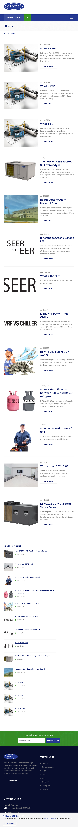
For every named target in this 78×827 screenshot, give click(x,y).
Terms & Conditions (50, 818)
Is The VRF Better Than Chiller (54, 315)
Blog (43, 778)
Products (45, 763)
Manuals (45, 789)
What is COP (47, 86)
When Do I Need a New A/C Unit (57, 430)
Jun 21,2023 (44, 425)
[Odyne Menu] (71, 17)
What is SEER (48, 48)
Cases (44, 774)
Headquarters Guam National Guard (53, 201)
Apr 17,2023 (44, 500)
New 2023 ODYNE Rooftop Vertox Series (56, 505)
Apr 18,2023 (44, 462)
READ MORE (48, 66)
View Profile (12, 780)
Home (6, 33)
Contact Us (45, 782)
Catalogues (46, 786)
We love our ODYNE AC (54, 466)
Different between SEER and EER (57, 239)
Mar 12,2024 (44, 234)
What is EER (47, 124)
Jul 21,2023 (44, 310)
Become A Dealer (13, 18)
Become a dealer (48, 767)
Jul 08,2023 (44, 348)
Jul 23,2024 (44, 196)
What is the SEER (50, 276)
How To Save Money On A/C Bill (54, 353)
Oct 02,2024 (45, 45)
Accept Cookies (9, 823)
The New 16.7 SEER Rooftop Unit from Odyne (56, 163)
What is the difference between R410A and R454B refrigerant (56, 393)
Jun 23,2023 (44, 386)
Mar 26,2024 (45, 272)
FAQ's (44, 771)
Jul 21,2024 (44, 158)
